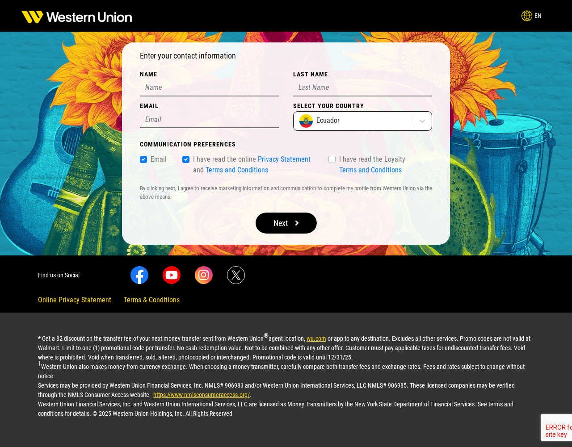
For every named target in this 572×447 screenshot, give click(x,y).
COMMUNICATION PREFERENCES (188, 144)
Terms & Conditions (152, 300)
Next (280, 223)
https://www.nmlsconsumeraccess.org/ (201, 394)
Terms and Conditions (237, 170)
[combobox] (300, 121)
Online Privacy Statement (74, 300)
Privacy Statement (284, 159)
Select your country (328, 105)
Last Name (310, 74)
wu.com (316, 338)
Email (149, 105)
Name (148, 74)
